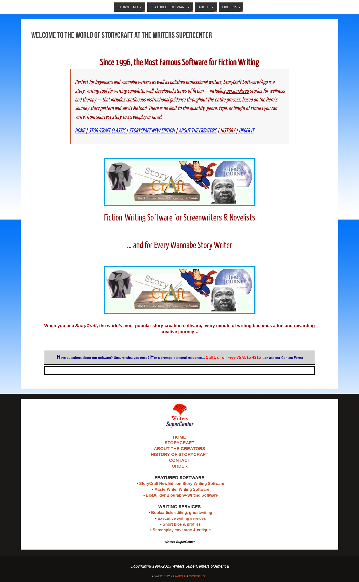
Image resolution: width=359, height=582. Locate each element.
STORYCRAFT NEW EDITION (152, 131)
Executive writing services (182, 518)
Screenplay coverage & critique (182, 530)
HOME (80, 131)
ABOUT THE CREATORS (197, 131)
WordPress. (198, 576)
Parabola (178, 576)
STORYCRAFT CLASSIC (107, 131)
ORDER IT (246, 131)
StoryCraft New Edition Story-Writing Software (181, 484)
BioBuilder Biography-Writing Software (182, 495)
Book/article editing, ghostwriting (181, 513)
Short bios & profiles (182, 524)
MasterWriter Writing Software (181, 489)
